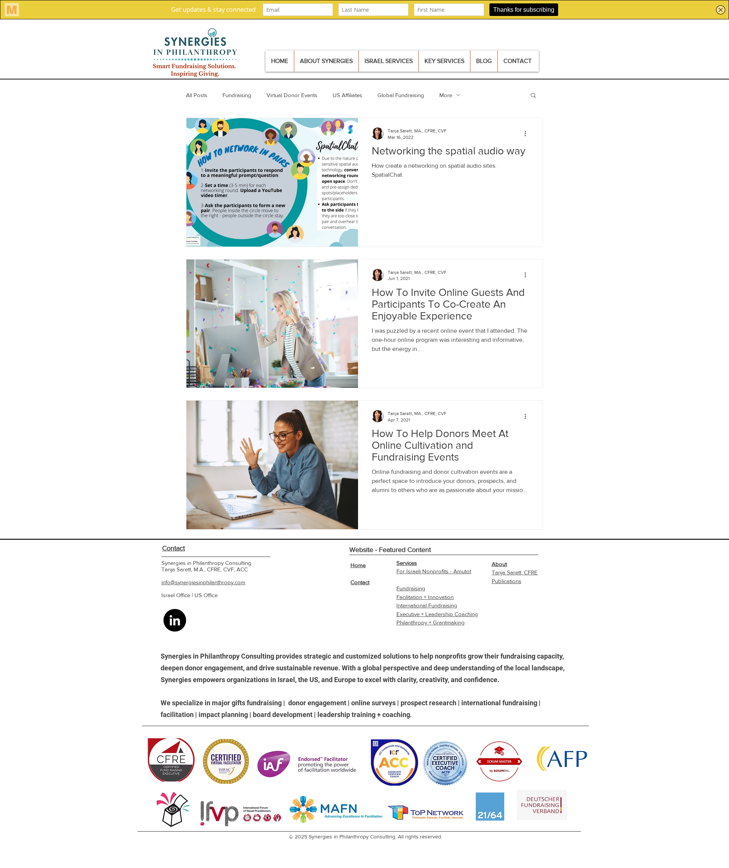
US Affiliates (347, 95)
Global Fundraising (400, 95)
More (445, 95)
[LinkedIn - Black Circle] (174, 620)
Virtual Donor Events (292, 95)
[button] (533, 96)
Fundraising (236, 95)
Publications (506, 581)
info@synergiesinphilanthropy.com (203, 582)
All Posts (196, 95)
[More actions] (527, 133)
